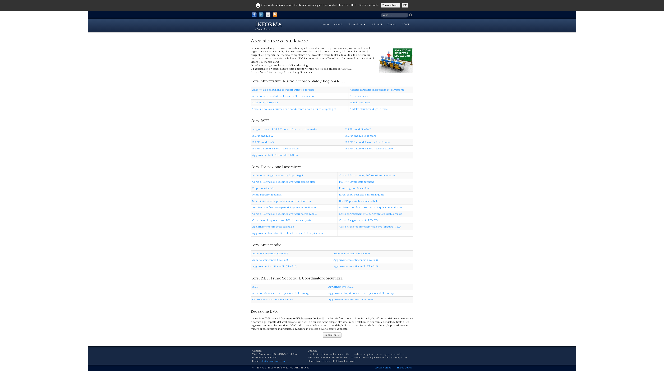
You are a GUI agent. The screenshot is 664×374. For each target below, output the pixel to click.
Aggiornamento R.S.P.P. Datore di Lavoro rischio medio (284, 129)
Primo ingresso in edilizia (267, 194)
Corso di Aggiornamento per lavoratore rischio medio (370, 213)
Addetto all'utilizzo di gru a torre (369, 109)
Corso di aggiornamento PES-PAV (358, 220)
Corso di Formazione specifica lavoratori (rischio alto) (283, 181)
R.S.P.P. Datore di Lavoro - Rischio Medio (369, 148)
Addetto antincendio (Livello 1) (270, 253)
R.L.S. (255, 286)
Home (325, 24)
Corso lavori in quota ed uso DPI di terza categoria (281, 220)
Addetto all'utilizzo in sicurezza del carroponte (377, 89)
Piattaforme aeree (360, 102)
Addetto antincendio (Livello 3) (351, 253)
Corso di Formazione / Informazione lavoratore (367, 175)
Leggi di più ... (332, 335)
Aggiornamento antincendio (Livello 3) (356, 260)
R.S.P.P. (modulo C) (263, 142)
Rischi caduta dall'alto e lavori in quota (361, 194)
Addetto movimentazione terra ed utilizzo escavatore (283, 96)
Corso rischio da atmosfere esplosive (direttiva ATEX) (370, 226)
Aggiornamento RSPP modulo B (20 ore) (275, 155)
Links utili (376, 24)
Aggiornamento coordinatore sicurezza (351, 299)
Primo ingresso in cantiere (354, 188)
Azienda (338, 24)
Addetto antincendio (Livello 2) (270, 260)
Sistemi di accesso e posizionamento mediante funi (282, 201)
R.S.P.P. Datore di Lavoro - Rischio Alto (367, 142)
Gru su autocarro (360, 96)
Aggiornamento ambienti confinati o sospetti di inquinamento (288, 233)
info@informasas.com (272, 361)
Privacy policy (404, 367)
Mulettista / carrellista (265, 102)
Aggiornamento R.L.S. (340, 286)
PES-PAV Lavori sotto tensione (356, 181)
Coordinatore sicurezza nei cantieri (272, 299)
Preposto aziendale (263, 188)
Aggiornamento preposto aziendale (273, 226)
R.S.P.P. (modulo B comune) (361, 135)
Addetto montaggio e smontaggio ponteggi (277, 175)
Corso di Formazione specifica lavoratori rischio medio (284, 213)
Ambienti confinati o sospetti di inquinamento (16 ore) (284, 207)
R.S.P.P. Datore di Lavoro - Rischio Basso (275, 148)
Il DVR (405, 24)
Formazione (356, 24)
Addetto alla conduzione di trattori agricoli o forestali (283, 89)
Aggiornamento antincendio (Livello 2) (274, 266)
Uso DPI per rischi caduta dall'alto (359, 201)
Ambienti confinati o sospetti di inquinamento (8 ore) (370, 207)
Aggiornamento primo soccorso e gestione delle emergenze (363, 293)
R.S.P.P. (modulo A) (263, 135)
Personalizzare (390, 5)
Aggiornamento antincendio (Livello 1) (355, 266)
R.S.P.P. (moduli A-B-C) (358, 129)
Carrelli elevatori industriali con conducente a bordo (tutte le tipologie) (294, 109)
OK (405, 5)
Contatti (391, 24)
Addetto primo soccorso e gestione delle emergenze (283, 293)
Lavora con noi (383, 367)
